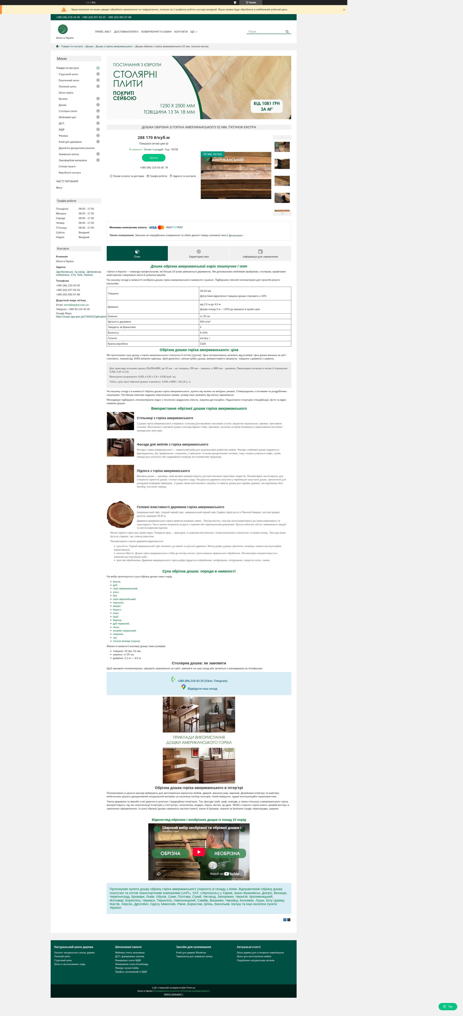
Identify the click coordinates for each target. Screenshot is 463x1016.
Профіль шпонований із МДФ (131, 971)
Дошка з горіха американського (114, 46)
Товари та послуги (72, 46)
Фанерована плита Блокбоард (131, 964)
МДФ (62, 129)
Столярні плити (68, 111)
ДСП (61, 123)
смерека (118, 634)
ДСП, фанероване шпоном (129, 956)
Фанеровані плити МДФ (128, 960)
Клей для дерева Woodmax (191, 952)
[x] (288, 920)
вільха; (117, 581)
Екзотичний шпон (69, 80)
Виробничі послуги (70, 172)
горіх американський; (125, 588)
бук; (115, 595)
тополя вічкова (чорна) (126, 641)
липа (116, 627)
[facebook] (284, 920)
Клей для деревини (70, 141)
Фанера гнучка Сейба (127, 968)
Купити (154, 157)
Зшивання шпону (69, 154)
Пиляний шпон (67, 86)
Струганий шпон (68, 74)
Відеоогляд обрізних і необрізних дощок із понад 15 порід (199, 820)
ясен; (116, 592)
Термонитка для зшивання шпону (194, 956)
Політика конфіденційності (196, 991)
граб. (116, 616)
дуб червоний (121, 623)
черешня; (118, 602)
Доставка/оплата (126, 31)
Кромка (63, 98)
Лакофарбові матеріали (73, 160)
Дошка (89, 46)
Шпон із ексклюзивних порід (69, 964)
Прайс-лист (103, 31)
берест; (117, 609)
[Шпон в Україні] (63, 28)
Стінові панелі (67, 166)
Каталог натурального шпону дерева (74, 952)
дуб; (115, 585)
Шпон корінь (66, 92)
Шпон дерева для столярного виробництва (260, 952)
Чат (450, 1006)
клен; (116, 613)
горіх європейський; (124, 599)
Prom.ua (191, 988)
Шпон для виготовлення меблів (254, 956)
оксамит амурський (124, 630)
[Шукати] (287, 31)
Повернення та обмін (156, 31)
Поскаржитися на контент (167, 991)
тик (114, 637)
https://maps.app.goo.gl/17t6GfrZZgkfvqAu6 (81, 316)
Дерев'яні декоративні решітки (77, 148)
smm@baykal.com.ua (76, 304)
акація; (117, 605)
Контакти (181, 31)
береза (117, 620)
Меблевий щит (67, 117)
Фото (59, 187)
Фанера (63, 135)
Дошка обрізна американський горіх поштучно (193, 266)
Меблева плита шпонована (130, 952)
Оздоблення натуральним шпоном (255, 960)
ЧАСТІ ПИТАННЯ (67, 181)
